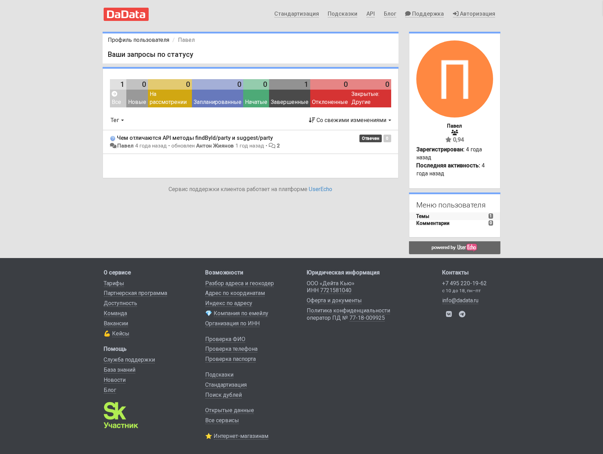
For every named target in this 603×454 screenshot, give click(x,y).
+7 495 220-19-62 (464, 283)
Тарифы (114, 283)
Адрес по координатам (235, 293)
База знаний (119, 369)
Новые (137, 102)
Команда (115, 313)
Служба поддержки (129, 359)
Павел (125, 146)
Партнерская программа (135, 293)
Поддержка (427, 13)
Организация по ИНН (232, 323)
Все (116, 102)
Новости (115, 380)
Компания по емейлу (241, 313)
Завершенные (289, 102)
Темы (422, 216)
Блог (390, 13)
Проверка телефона (231, 349)
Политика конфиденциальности (348, 310)
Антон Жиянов (215, 146)
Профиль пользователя (138, 40)
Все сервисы (222, 420)
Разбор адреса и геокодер (239, 283)
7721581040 (335, 290)
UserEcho (320, 189)
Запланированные (217, 102)
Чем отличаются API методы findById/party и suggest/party (195, 138)
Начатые (256, 102)
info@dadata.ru (460, 300)
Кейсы (120, 333)
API (370, 13)
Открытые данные (229, 410)
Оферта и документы (334, 300)
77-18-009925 (367, 318)
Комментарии (432, 223)
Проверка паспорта (230, 359)
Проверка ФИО (225, 339)
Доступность (120, 303)
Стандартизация (296, 13)
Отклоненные (330, 102)
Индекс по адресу (228, 303)
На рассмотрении (168, 98)
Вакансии (116, 323)
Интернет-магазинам (241, 436)
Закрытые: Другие (365, 98)
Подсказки (342, 13)
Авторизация (477, 13)
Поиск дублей (223, 395)
